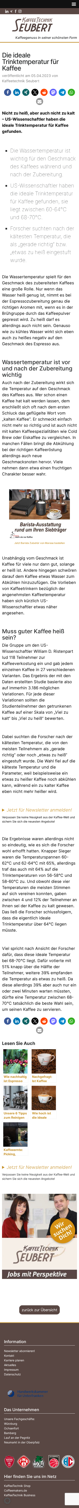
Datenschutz (12, 1374)
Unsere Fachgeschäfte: (19, 1419)
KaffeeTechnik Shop (17, 1485)
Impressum (11, 1369)
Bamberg (10, 1433)
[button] (7, 92)
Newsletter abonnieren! (19, 1351)
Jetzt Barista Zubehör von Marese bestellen (39, 543)
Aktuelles (10, 1365)
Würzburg (10, 1423)
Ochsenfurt (11, 1428)
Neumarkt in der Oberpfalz (22, 1442)
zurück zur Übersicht (39, 1310)
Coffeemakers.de (15, 1490)
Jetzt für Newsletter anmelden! (39, 810)
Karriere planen (14, 1360)
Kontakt (9, 1355)
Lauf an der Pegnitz (17, 1437)
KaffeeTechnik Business (19, 1495)
